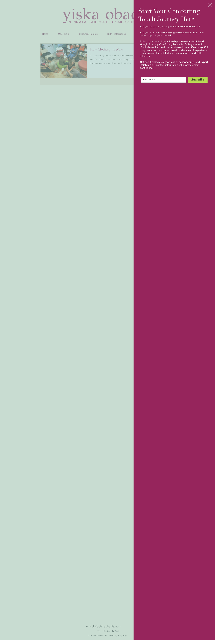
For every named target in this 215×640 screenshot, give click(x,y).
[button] (210, 5)
